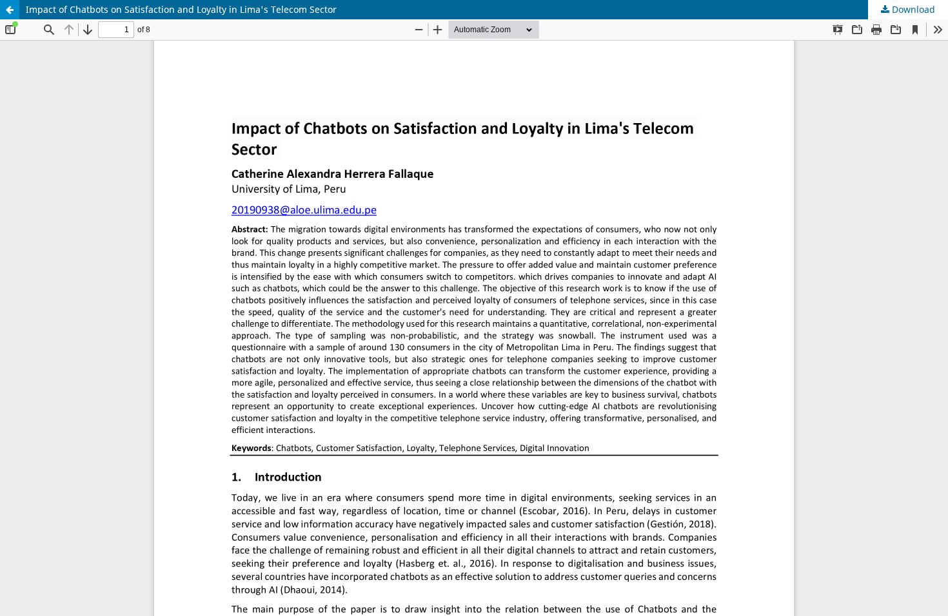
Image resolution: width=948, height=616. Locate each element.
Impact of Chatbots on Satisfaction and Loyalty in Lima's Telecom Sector (181, 9)
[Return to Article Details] (9, 9)
